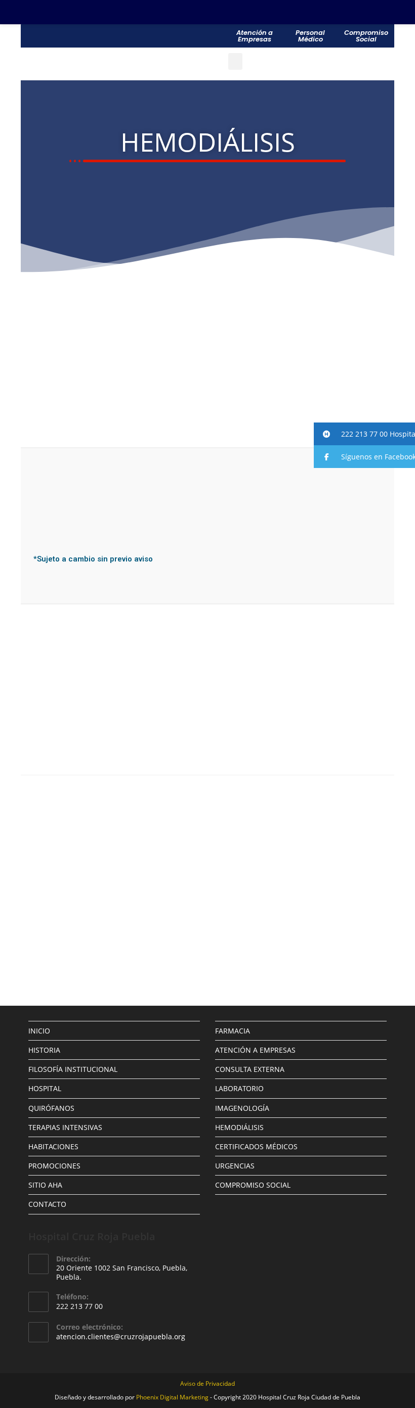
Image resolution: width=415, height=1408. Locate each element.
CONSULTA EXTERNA (249, 1069)
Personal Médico (310, 36)
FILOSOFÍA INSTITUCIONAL (72, 1069)
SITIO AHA (45, 1185)
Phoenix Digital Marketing (172, 1397)
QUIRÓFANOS (51, 1108)
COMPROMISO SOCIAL (252, 1185)
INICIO (39, 1031)
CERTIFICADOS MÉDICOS (256, 1146)
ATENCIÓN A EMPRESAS (255, 1050)
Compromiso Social (366, 36)
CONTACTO (47, 1204)
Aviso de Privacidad (207, 1383)
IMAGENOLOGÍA (242, 1108)
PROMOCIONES (54, 1165)
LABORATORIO (239, 1088)
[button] (364, 434)
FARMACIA (232, 1031)
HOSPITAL (44, 1088)
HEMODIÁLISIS (239, 1127)
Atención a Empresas (254, 36)
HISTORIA (44, 1050)
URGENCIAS (235, 1165)
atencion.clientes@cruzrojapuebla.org (120, 1336)
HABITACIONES (53, 1146)
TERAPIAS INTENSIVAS (65, 1127)
